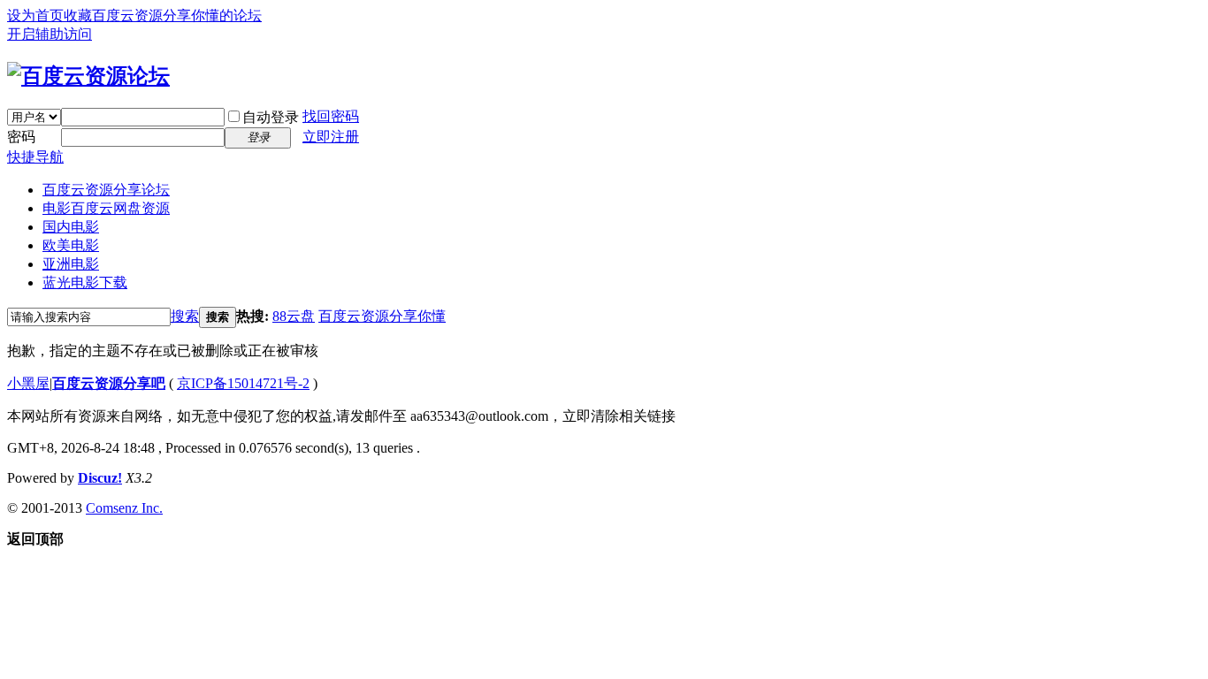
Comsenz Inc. (124, 507)
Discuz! (100, 477)
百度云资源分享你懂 (382, 316)
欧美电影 (70, 245)
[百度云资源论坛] (88, 76)
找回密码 (330, 116)
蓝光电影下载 (84, 282)
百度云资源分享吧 (108, 383)
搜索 (185, 316)
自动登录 (270, 117)
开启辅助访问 (49, 34)
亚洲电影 (70, 263)
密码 (21, 136)
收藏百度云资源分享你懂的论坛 (163, 15)
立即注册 (330, 136)
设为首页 (35, 15)
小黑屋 (28, 383)
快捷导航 (35, 156)
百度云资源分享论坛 (106, 189)
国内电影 (70, 226)
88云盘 (293, 316)
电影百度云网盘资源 (106, 208)
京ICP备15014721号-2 (243, 383)
